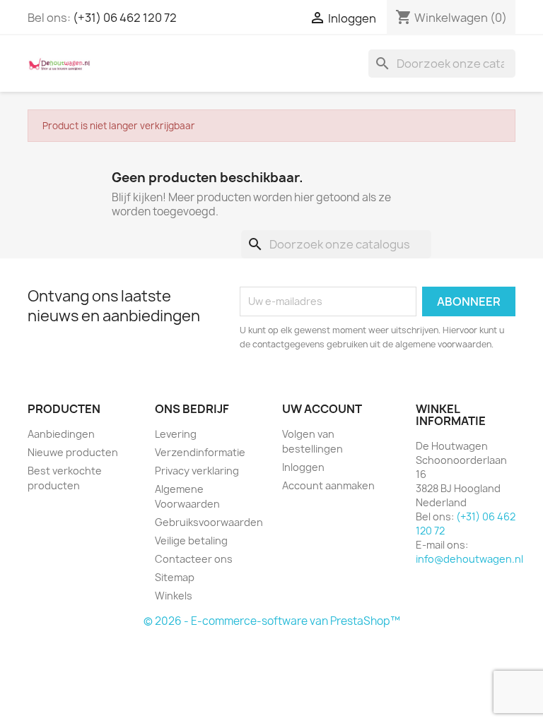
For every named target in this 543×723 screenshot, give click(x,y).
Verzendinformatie (200, 452)
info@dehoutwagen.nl (469, 559)
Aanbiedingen (61, 434)
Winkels (173, 595)
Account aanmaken (328, 485)
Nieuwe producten (73, 452)
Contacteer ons (194, 559)
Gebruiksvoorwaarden (209, 522)
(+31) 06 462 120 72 (125, 17)
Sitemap (174, 577)
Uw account (322, 409)
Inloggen (303, 467)
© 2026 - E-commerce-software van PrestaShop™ (272, 621)
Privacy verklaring (197, 470)
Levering (176, 434)
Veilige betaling (191, 540)
